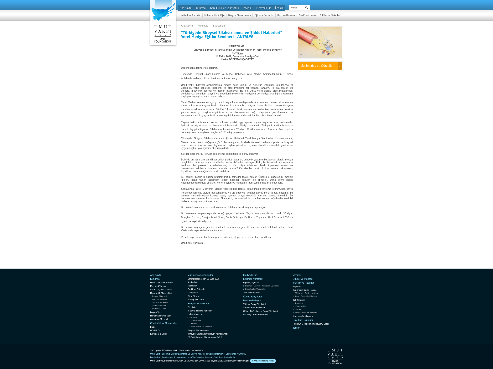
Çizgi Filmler (193, 296)
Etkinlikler (192, 307)
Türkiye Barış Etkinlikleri (254, 304)
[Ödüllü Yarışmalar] (307, 15)
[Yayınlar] (247, 8)
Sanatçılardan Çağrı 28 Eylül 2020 (203, 279)
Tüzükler (193, 323)
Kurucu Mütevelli (159, 296)
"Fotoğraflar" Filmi (196, 299)
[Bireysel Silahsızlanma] (239, 15)
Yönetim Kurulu (159, 305)
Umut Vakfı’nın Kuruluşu (161, 282)
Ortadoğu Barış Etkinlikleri (255, 314)
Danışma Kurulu (159, 308)
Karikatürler (193, 282)
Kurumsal (203, 25)
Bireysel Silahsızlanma (199, 303)
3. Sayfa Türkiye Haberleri (200, 311)
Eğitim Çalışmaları (251, 282)
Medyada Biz (250, 275)
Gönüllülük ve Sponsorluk (163, 323)
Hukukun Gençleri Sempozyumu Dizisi (311, 324)
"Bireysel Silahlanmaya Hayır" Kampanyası (208, 334)
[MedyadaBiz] (263, 8)
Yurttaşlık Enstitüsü (252, 292)
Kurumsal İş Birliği (158, 334)
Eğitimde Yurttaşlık (252, 279)
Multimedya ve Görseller (317, 65)
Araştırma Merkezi (159, 319)
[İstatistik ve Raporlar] (190, 15)
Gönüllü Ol (155, 330)
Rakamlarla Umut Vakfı (161, 316)
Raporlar (297, 286)
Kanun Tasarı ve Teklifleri (200, 327)
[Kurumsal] (201, 8)
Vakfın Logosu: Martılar (161, 289)
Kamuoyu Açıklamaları (303, 316)
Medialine (199, 350)
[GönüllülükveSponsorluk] (224, 8)
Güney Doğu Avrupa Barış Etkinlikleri (260, 311)
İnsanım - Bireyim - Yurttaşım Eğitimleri (262, 286)
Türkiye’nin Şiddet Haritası (305, 290)
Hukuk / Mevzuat (196, 314)
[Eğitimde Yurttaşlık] (264, 15)
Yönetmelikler (195, 320)
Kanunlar (193, 317)
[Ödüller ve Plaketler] (330, 15)
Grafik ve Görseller (196, 289)
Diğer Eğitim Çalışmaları (255, 289)
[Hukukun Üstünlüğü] (214, 15)
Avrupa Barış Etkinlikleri (254, 307)
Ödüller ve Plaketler (303, 279)
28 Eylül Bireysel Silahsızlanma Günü (205, 337)
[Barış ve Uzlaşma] (286, 15)
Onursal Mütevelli (159, 299)
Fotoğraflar (193, 292)
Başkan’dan (219, 25)
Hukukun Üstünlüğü (303, 320)
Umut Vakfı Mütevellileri (161, 293)
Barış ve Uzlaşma (252, 300)
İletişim (296, 327)
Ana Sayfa (187, 25)
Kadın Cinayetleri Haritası (306, 296)
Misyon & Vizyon (158, 286)
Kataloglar (192, 286)
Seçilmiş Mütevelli (160, 302)
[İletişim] (279, 8)
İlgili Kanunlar (299, 300)
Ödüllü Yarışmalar (252, 296)
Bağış (153, 327)
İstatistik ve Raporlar (303, 282)
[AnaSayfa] (186, 8)
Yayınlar (297, 275)
